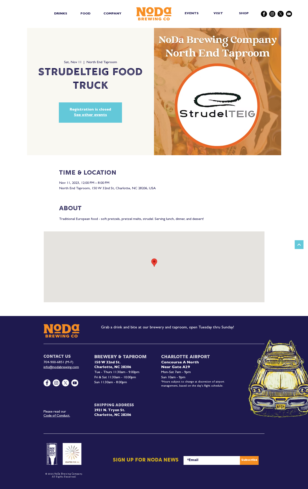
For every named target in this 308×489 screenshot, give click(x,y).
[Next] (299, 244)
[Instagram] (272, 14)
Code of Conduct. (57, 416)
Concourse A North (180, 362)
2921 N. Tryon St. (109, 410)
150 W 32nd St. (107, 362)
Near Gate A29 (175, 367)
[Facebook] (264, 14)
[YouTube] (289, 14)
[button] (60, 13)
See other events (90, 115)
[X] (281, 14)
